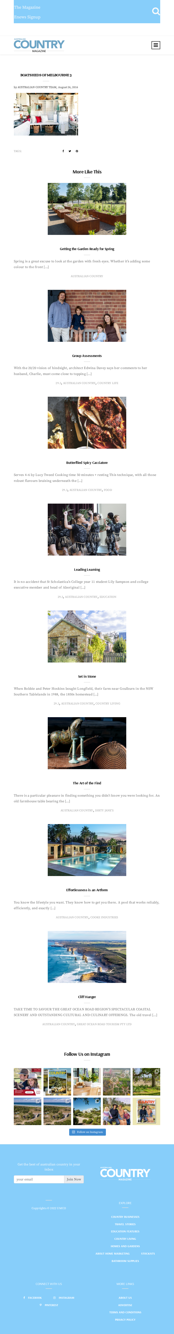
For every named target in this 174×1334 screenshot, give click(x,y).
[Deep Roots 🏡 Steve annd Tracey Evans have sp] (146, 1082)
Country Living (125, 1239)
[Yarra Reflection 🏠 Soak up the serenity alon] (116, 1082)
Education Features (125, 1231)
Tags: (18, 151)
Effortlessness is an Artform (87, 889)
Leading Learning (87, 569)
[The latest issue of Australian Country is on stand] (57, 1082)
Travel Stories (125, 1224)
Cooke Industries (104, 917)
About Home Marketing (112, 1253)
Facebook (35, 1298)
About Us (125, 1298)
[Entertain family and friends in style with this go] (87, 1082)
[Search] (156, 11)
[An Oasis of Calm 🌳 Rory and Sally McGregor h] (87, 1111)
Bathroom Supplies (125, 1261)
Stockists (148, 1253)
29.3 (58, 383)
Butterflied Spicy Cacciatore (87, 462)
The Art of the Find (87, 783)
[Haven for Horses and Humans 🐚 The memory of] (27, 1111)
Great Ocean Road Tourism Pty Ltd (104, 1024)
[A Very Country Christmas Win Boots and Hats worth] (27, 1082)
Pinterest (51, 1305)
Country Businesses (125, 1217)
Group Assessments (87, 355)
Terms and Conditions (125, 1312)
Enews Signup (27, 17)
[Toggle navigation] (156, 45)
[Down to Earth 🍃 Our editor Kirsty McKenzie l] (116, 1111)
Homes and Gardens (125, 1246)
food (108, 490)
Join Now (74, 1179)
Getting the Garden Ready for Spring (87, 248)
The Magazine (27, 7)
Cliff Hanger (87, 996)
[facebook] (63, 151)
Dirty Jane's (104, 810)
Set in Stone (87, 676)
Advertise (125, 1305)
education (108, 597)
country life (107, 383)
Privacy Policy (125, 1320)
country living (107, 704)
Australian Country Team (37, 87)
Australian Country (87, 276)
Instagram (66, 1298)
